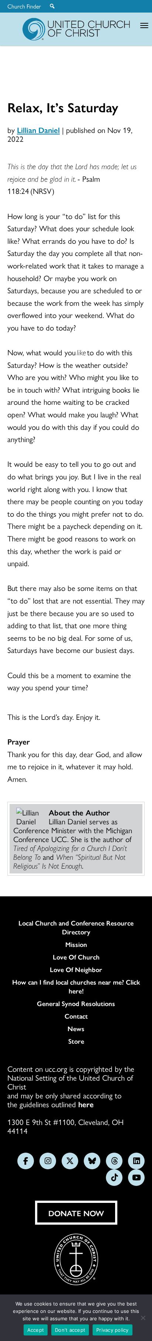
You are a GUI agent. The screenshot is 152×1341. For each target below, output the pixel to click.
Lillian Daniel (38, 129)
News (76, 1028)
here (86, 1103)
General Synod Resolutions (76, 1003)
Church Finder (24, 6)
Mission (76, 944)
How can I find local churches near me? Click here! (76, 986)
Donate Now (76, 1212)
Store (76, 1041)
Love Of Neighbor (76, 969)
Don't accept (70, 1330)
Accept (35, 1330)
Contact (76, 1016)
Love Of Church (76, 956)
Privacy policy (112, 1330)
